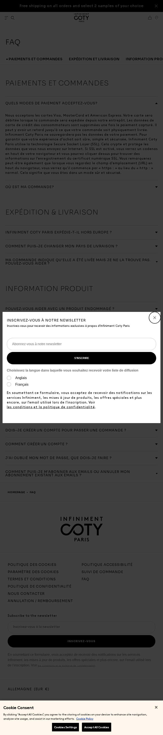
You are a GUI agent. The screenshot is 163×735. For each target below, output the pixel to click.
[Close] (156, 707)
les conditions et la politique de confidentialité (51, 407)
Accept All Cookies (96, 727)
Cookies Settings (65, 727)
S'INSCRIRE (81, 358)
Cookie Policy (84, 718)
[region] (81, 717)
